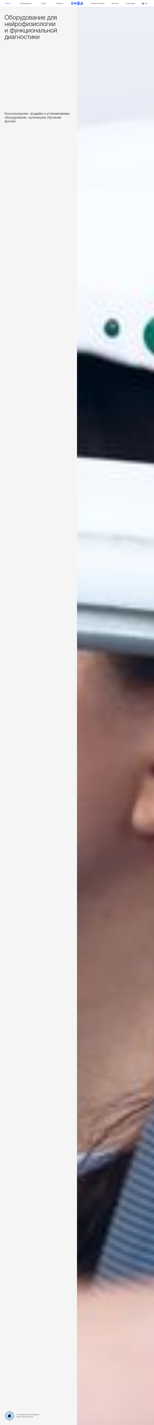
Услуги (43, 4)
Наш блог (115, 4)
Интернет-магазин (98, 4)
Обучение (59, 4)
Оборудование (25, 4)
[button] (145, 3)
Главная (7, 4)
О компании (130, 4)
